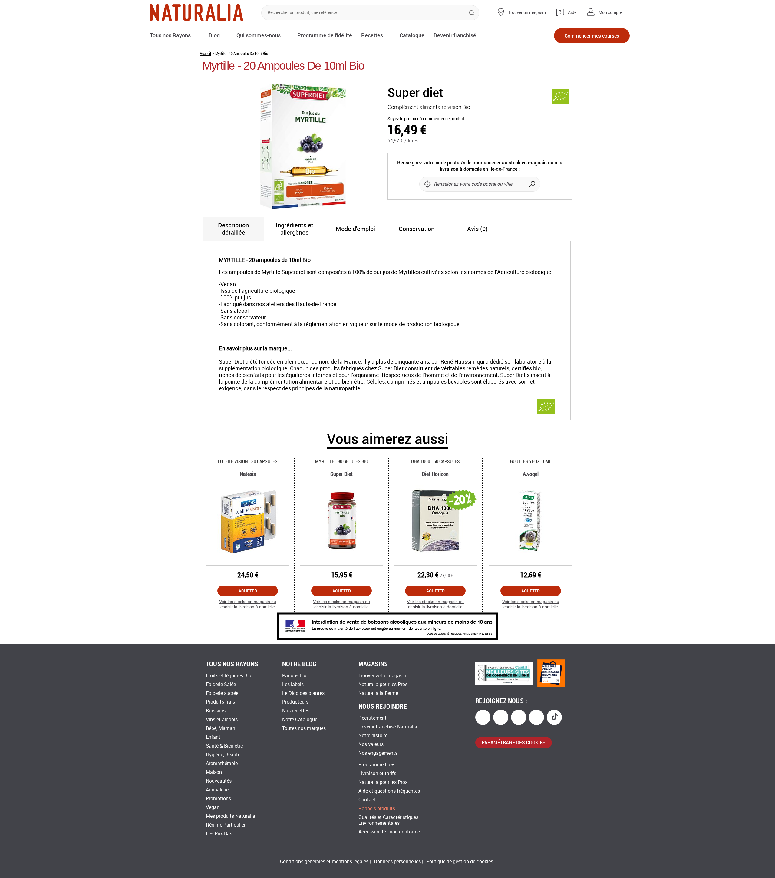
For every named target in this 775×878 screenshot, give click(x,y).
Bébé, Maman (220, 728)
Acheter (248, 591)
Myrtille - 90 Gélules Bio (341, 461)
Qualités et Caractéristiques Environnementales (388, 820)
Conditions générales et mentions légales (324, 861)
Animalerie (217, 790)
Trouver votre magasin (382, 675)
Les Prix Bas (219, 834)
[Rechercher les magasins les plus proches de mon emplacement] (427, 184)
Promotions (218, 798)
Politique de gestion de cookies (459, 861)
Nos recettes (295, 711)
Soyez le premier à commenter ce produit (426, 118)
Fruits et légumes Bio (228, 675)
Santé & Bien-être (224, 746)
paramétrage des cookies (514, 742)
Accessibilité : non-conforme (389, 832)
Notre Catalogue (299, 719)
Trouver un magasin (527, 12)
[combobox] (370, 12)
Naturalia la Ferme (378, 693)
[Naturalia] (196, 12)
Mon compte (610, 12)
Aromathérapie (222, 763)
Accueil (205, 53)
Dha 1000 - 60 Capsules (435, 461)
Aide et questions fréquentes (389, 791)
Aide (572, 12)
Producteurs (295, 702)
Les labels (293, 684)
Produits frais (220, 702)
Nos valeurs (371, 744)
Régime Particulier (226, 825)
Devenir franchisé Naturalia (387, 727)
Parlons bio (294, 675)
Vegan (212, 807)
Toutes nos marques (304, 728)
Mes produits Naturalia (230, 816)
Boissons (216, 711)
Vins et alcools (222, 719)
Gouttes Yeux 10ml (530, 461)
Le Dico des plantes (303, 693)
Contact (367, 800)
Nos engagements (377, 753)
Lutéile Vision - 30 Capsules (248, 461)
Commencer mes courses (592, 35)
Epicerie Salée (221, 684)
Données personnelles (397, 861)
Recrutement (372, 718)
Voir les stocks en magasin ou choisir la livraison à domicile (247, 604)
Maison (214, 772)
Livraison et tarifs (377, 773)
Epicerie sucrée (222, 693)
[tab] (233, 229)
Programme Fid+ (376, 764)
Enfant (213, 737)
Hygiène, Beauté (223, 755)
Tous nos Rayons (170, 35)
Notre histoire (373, 735)
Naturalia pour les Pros (382, 684)
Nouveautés (219, 781)
